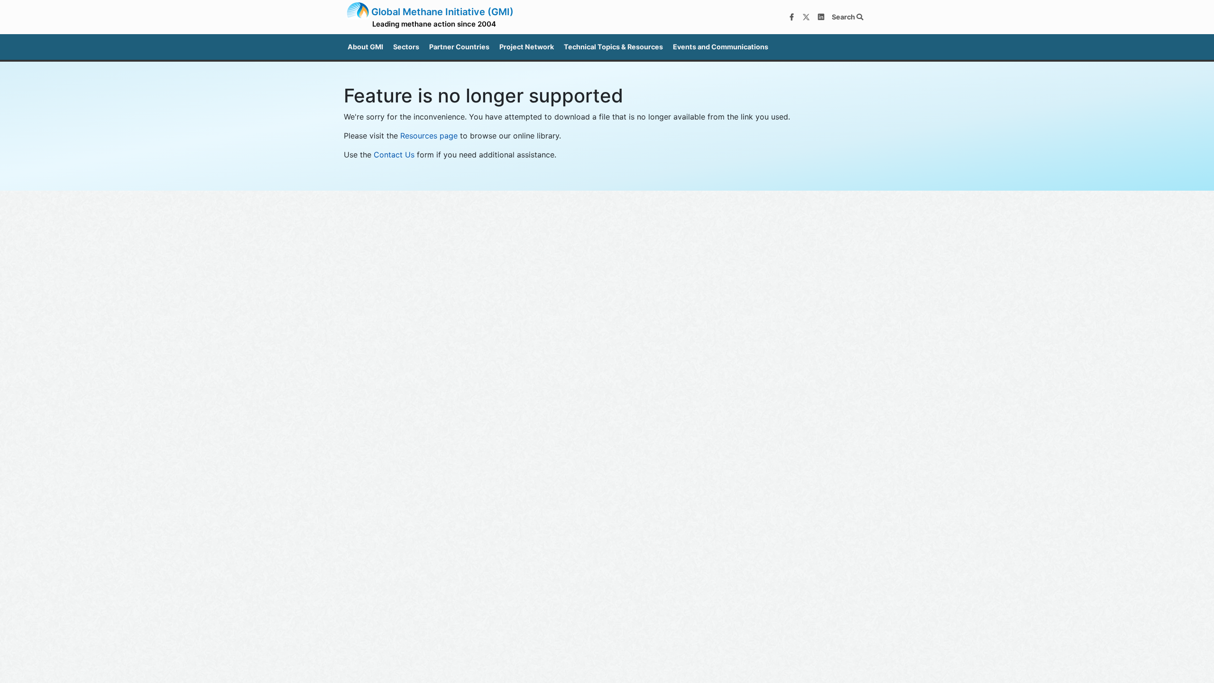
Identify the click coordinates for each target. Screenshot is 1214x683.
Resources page (429, 135)
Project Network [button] (526, 47)
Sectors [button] (406, 47)
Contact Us (394, 154)
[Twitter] (806, 17)
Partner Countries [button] (459, 47)
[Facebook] (791, 17)
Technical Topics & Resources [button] (613, 47)
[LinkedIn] (821, 17)
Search (844, 17)
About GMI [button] (365, 47)
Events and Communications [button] (720, 47)
